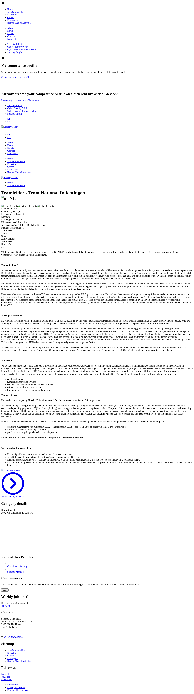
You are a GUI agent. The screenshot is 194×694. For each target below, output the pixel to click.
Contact (11, 36)
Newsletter (12, 39)
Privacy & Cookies (16, 687)
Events (10, 33)
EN (9, 121)
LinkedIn (5, 674)
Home (10, 9)
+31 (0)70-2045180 (13, 637)
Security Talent (14, 44)
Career (10, 17)
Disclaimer (12, 684)
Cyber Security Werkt (17, 47)
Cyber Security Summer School (22, 49)
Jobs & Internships (16, 12)
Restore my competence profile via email (20, 100)
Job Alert (5, 606)
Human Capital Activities (19, 23)
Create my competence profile (15, 77)
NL (9, 119)
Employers (12, 20)
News (10, 30)
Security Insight (14, 52)
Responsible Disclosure (18, 690)
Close (4, 590)
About (10, 28)
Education (12, 14)
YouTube (5, 676)
